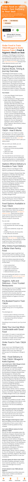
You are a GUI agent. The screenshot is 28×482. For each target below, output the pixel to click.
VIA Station (8, 23)
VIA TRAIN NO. (14, 20)
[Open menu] (25, 2)
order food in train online (11, 61)
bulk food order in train (19, 276)
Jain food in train (12, 238)
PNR (6, 20)
